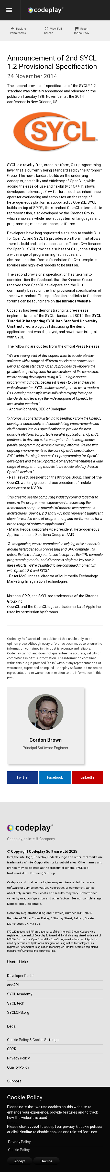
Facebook (55, 777)
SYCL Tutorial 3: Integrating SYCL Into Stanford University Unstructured (54, 321)
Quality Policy (18, 1067)
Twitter (22, 777)
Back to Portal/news (18, 30)
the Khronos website (73, 301)
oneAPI (13, 985)
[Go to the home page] (69, 10)
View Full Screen (53, 30)
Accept (19, 1161)
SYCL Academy (19, 994)
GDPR (11, 1049)
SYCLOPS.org (18, 1012)
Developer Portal (20, 976)
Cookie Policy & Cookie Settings (33, 1040)
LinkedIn (87, 777)
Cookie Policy (19, 1150)
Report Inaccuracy (81, 30)
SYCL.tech (15, 1003)
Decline (46, 1161)
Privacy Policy (19, 1142)
